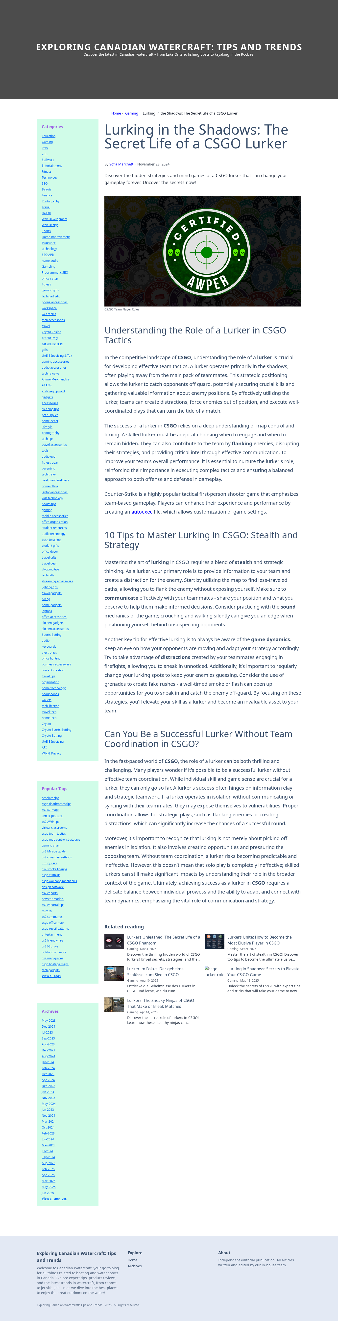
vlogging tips (50, 569)
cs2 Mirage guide (54, 851)
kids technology (52, 498)
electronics (49, 652)
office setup (50, 278)
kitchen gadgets (53, 623)
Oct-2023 (48, 1074)
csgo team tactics (54, 833)
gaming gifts (50, 290)
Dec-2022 (48, 1050)
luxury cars (49, 863)
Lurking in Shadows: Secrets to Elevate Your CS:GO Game (263, 971)
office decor (50, 551)
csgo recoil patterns (55, 928)
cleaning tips (50, 409)
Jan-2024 (48, 1062)
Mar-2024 (48, 1121)
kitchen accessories (55, 629)
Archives (135, 1266)
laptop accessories (55, 492)
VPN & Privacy (51, 753)
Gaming (131, 113)
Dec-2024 (48, 1026)
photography (50, 433)
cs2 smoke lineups (54, 869)
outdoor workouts (54, 952)
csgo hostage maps (55, 964)
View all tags (51, 976)
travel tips (48, 676)
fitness (46, 284)
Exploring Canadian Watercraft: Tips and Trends (169, 47)
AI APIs (47, 385)
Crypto (46, 724)
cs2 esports (50, 893)
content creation (53, 670)
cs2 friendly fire (52, 940)
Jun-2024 (48, 1139)
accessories (50, 403)
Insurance (49, 243)
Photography (50, 201)
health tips (49, 504)
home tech (49, 718)
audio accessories (54, 367)
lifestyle (47, 427)
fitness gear (50, 462)
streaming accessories (57, 581)
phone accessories (55, 302)
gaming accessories (55, 361)
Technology (49, 177)
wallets (46, 700)
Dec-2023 (48, 1086)
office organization (55, 522)
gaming (47, 510)
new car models (53, 899)
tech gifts (48, 575)
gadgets (47, 397)
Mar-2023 (48, 1145)
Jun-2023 (48, 1110)
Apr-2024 (48, 1080)
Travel (46, 207)
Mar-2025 (48, 1181)
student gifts (50, 545)
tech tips (47, 439)
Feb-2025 (48, 1169)
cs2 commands (52, 917)
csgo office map (53, 922)
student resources (54, 528)
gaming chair (51, 845)
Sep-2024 (48, 1157)
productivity (50, 338)
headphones (50, 694)
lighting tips (50, 587)
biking (46, 599)
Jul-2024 (47, 1151)
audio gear (49, 456)
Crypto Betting (52, 735)
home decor (50, 421)
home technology (54, 688)
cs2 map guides (52, 958)
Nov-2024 (48, 1115)
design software (53, 887)
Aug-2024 (48, 1056)
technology (49, 249)
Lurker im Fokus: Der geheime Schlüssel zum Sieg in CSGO (155, 971)
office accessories (54, 617)
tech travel (49, 474)
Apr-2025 (48, 1175)
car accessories (52, 344)
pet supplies (50, 415)
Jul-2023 (47, 1032)
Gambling (48, 266)
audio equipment (53, 391)
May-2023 (49, 1020)
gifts (45, 350)
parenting (48, 468)
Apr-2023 (48, 1044)
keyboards (49, 646)
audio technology (53, 534)
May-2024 (49, 1104)
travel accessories (54, 445)
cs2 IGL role (50, 946)
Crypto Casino (51, 332)
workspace (49, 308)
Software (48, 160)
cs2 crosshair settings (57, 857)
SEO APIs (48, 255)
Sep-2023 (48, 1038)
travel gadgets (52, 593)
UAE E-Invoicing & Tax (57, 356)
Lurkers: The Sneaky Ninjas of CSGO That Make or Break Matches (160, 1003)
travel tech (49, 712)
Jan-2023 (48, 1092)
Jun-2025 (48, 1193)
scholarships (50, 798)
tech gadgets (51, 296)
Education (48, 136)
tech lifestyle (50, 706)
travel (46, 326)
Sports (46, 231)
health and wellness (55, 480)
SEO (45, 183)
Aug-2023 (48, 1163)
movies (47, 911)
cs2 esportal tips (53, 905)
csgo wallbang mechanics (59, 881)
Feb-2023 (48, 1133)
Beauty (46, 189)
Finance (47, 195)
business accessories (56, 664)
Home (116, 113)
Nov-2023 (48, 1098)
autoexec (141, 511)
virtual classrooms (54, 828)
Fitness (46, 171)
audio (45, 640)
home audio (50, 261)
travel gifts (49, 557)
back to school (51, 540)
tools (45, 450)
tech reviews (50, 373)
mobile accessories (55, 516)
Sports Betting (51, 635)
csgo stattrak (51, 875)
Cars (45, 154)
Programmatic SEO (55, 272)
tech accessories (53, 320)
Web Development (54, 219)
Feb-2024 (48, 1068)
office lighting (51, 658)
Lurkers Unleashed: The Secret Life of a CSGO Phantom (163, 940)
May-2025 (49, 1187)
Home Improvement (56, 237)
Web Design (50, 225)
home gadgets (52, 605)
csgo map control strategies (61, 839)
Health (46, 213)
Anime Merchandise (56, 379)
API (44, 747)
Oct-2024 (48, 1127)
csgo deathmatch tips (56, 804)
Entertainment (52, 166)
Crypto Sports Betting (56, 730)
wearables (49, 314)
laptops (47, 611)
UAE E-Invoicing (53, 741)
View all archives (54, 1199)
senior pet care (52, 816)
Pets (45, 148)
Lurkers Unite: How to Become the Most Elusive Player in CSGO (259, 940)
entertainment (52, 934)
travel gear (49, 563)
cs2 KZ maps (50, 810)
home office (50, 486)
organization (50, 682)
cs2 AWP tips (50, 822)
